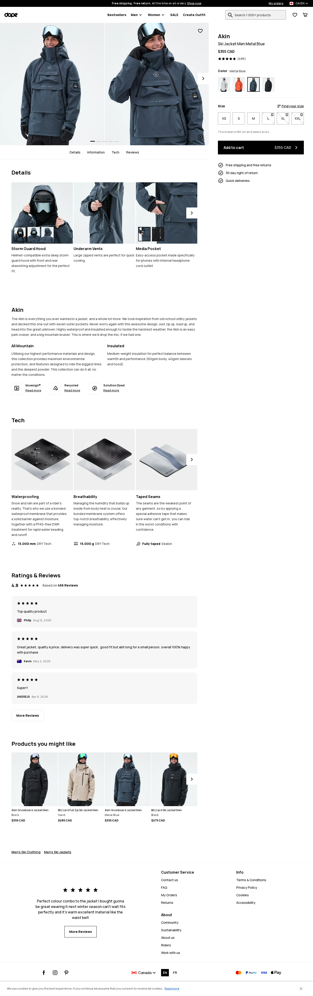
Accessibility (245, 902)
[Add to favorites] (200, 31)
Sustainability (171, 930)
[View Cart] (305, 14)
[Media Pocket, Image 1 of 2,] (144, 234)
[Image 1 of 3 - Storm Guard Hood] (42, 213)
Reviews (132, 152)
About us (168, 937)
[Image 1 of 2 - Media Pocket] (166, 213)
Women (154, 15)
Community (169, 922)
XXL (299, 118)
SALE (174, 15)
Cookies (242, 895)
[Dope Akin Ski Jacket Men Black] (268, 84)
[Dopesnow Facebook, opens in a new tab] (44, 972)
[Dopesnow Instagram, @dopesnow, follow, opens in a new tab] (55, 972)
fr (175, 972)
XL (285, 118)
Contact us (169, 880)
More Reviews (27, 715)
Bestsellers (116, 15)
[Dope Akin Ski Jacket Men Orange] (239, 84)
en (165, 972)
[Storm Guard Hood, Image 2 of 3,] (33, 234)
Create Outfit (194, 15)
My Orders (169, 895)
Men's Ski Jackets (57, 852)
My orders (276, 3)
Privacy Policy (246, 887)
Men (134, 15)
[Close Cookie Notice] (301, 989)
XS (224, 118)
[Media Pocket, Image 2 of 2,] (158, 234)
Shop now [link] (194, 3)
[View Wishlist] (294, 14)
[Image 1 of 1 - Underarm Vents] (104, 213)
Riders (166, 945)
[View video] (157, 84)
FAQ (164, 887)
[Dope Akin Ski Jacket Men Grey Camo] (224, 84)
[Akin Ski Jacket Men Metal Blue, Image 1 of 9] (52, 84)
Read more (33, 390)
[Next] (203, 78)
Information (96, 152)
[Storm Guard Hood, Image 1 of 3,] (20, 234)
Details (75, 152)
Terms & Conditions (251, 880)
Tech (115, 152)
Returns (167, 902)
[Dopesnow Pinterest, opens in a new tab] (66, 972)
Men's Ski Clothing (26, 852)
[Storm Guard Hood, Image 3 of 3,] (47, 234)
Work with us (170, 952)
